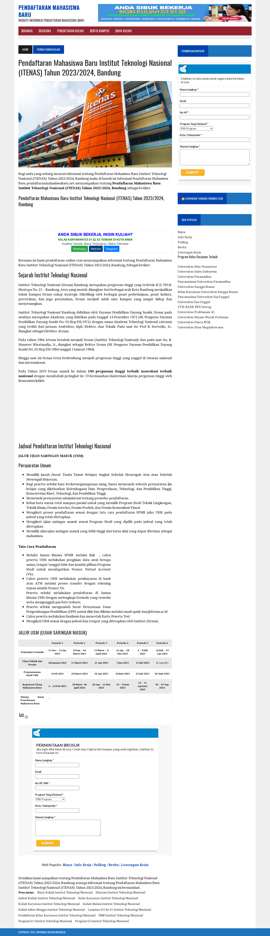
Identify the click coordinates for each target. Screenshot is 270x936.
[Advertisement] (95, 414)
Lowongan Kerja (134, 864)
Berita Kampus (99, 30)
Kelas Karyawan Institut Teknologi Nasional (108, 898)
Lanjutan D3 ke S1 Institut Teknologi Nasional (119, 909)
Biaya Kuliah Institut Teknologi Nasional (65, 892)
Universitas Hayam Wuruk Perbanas (203, 317)
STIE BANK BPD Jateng (194, 307)
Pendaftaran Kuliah (70, 30)
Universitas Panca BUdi (194, 322)
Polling (100, 864)
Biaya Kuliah (123, 30)
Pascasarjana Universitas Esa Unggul (203, 297)
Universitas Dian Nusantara (197, 266)
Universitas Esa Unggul (194, 302)
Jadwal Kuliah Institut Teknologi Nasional (46, 898)
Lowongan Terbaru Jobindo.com (204, 198)
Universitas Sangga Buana (196, 286)
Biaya (67, 864)
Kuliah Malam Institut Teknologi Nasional (111, 904)
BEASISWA (45, 30)
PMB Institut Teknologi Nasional (121, 915)
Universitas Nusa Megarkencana (200, 327)
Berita (114, 864)
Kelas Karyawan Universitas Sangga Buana (208, 292)
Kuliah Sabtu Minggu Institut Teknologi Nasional (51, 909)
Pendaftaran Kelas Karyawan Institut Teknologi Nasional (57, 915)
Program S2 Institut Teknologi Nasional (102, 921)
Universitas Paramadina (194, 276)
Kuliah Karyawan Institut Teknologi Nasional (49, 904)
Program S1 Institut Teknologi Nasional (45, 921)
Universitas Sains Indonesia (197, 271)
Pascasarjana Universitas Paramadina (204, 281)
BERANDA (27, 30)
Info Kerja (83, 864)
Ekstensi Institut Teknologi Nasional (120, 892)
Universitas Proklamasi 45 (196, 312)
